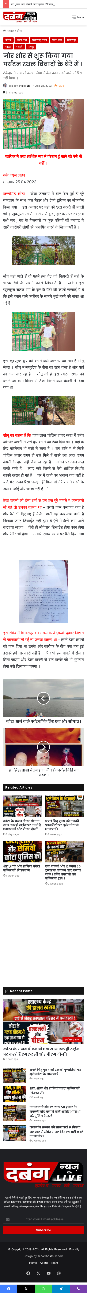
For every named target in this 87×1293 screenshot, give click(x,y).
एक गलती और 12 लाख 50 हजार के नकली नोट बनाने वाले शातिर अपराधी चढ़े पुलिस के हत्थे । (63, 872)
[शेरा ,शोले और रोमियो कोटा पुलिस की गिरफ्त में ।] (22, 851)
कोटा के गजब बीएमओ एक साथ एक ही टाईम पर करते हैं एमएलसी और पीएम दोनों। (22, 825)
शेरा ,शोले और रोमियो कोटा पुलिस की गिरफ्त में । (35, 4)
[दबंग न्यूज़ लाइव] (20, 17)
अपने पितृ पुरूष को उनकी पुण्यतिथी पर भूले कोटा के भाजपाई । (62, 825)
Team (54, 1262)
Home (33, 1262)
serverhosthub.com (50, 1256)
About (44, 1262)
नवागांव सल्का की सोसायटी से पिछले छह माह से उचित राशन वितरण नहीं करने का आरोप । (57, 1131)
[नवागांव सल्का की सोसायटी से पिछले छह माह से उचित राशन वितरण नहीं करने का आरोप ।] (14, 1133)
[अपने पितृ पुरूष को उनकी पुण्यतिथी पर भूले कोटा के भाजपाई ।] (64, 806)
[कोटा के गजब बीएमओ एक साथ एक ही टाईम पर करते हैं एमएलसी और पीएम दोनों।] (22, 806)
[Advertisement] (43, 71)
